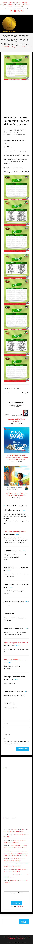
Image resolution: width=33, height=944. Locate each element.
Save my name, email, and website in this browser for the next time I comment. (16, 743)
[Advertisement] (16, 98)
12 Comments (20, 135)
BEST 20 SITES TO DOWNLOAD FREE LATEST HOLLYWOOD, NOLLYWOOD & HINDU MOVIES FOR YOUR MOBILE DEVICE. (15, 853)
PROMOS (5, 3)
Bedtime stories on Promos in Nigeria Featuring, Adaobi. (16, 494)
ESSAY (10, 6)
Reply (24, 510)
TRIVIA (19, 5)
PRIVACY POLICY (21, 939)
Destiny (6, 858)
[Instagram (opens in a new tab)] (18, 11)
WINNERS (24, 3)
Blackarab (6, 851)
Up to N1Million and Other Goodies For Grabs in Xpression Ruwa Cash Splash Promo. (17, 457)
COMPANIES (25, 937)
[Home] (1, 47)
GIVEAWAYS (12, 3)
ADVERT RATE (11, 939)
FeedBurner (20, 906)
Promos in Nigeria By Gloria (15, 130)
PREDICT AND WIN (18, 6)
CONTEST (18, 3)
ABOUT (10, 937)
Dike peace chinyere (11, 660)
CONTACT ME (16, 937)
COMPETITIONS (12, 5)
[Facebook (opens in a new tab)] (15, 11)
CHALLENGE (3, 5)
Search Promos (23, 921)
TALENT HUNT (25, 5)
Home (4, 937)
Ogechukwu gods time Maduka (16, 643)
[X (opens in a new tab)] (11, 11)
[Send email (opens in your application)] (21, 11)
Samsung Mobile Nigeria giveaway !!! (16, 420)
